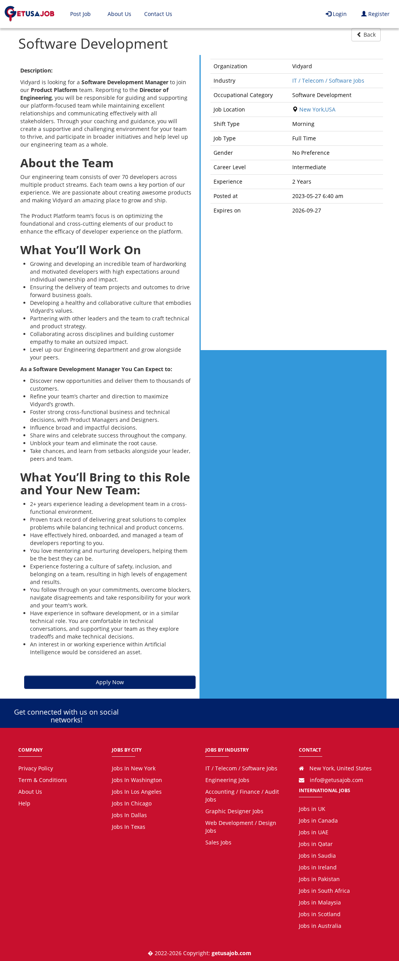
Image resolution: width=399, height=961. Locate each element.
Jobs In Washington (137, 780)
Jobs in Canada (318, 820)
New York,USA (316, 109)
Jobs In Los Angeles (137, 791)
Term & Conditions (42, 780)
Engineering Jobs (227, 780)
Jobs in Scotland (320, 914)
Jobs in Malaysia (320, 902)
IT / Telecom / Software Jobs (328, 80)
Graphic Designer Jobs (234, 811)
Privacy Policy (35, 768)
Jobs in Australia (320, 925)
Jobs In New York (133, 768)
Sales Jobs (218, 842)
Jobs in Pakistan (319, 879)
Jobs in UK (312, 808)
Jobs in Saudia (317, 855)
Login (339, 14)
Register (378, 14)
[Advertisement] (296, 281)
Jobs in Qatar (316, 844)
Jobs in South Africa (324, 890)
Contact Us (158, 14)
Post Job (80, 14)
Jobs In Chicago (132, 803)
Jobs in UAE (313, 832)
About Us (119, 14)
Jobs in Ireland (318, 867)
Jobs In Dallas (129, 815)
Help (24, 803)
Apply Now (110, 682)
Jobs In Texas (128, 826)
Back (369, 34)
